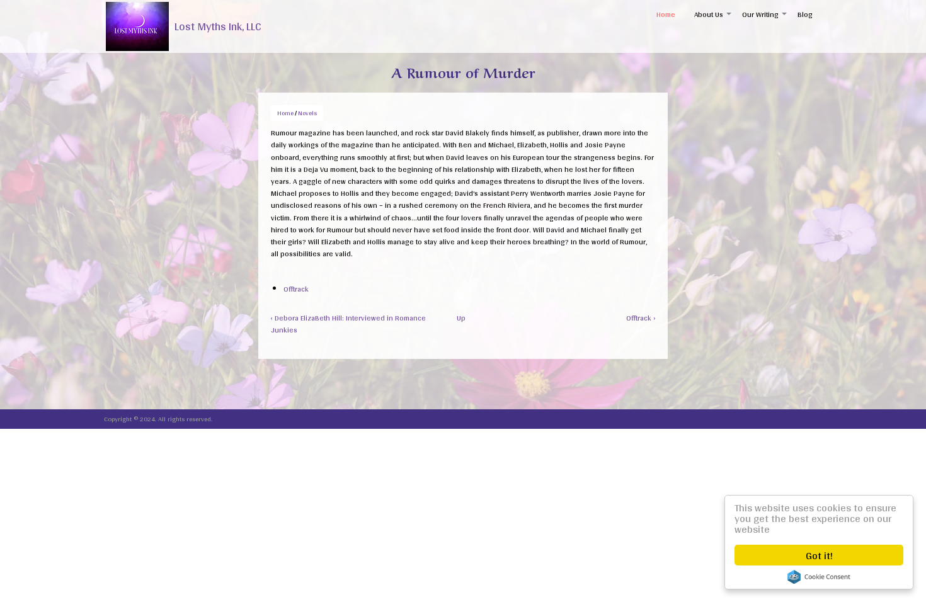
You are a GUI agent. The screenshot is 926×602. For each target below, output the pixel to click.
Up (461, 318)
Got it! (819, 555)
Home (665, 14)
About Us (713, 18)
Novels (307, 113)
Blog (805, 14)
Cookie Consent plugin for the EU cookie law (818, 577)
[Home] (137, 26)
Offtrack (296, 289)
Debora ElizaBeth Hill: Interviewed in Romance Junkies (348, 324)
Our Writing (765, 18)
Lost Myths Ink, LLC (217, 26)
